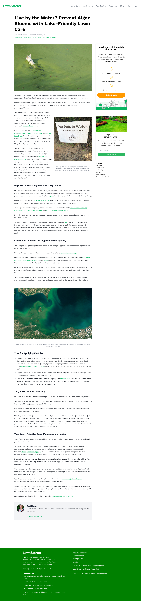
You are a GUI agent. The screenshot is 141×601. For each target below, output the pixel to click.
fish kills (39, 210)
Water (54, 37)
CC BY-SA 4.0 (67, 496)
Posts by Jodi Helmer (34, 516)
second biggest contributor (72, 479)
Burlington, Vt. (36, 133)
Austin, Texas (28, 126)
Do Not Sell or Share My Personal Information (90, 574)
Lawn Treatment (100, 174)
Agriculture (18, 37)
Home (130, 6)
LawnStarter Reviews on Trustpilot (86, 569)
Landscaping (87, 6)
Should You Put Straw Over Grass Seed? (38, 585)
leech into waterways (69, 253)
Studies (75, 562)
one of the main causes (41, 200)
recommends (65, 379)
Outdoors (48, 37)
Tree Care (113, 6)
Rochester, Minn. (24, 133)
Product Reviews (79, 555)
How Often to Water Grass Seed (35, 589)
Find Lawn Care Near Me (103, 177)
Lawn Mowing (100, 167)
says (66, 222)
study (46, 260)
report (51, 196)
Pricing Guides (78, 559)
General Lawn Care (38, 37)
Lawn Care (75, 6)
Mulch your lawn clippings (31, 452)
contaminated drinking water (57, 210)
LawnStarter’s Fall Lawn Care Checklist (37, 582)
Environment (27, 37)
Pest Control (101, 6)
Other (122, 6)
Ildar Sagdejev (57, 496)
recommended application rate (32, 366)
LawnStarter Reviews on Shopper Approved (89, 565)
